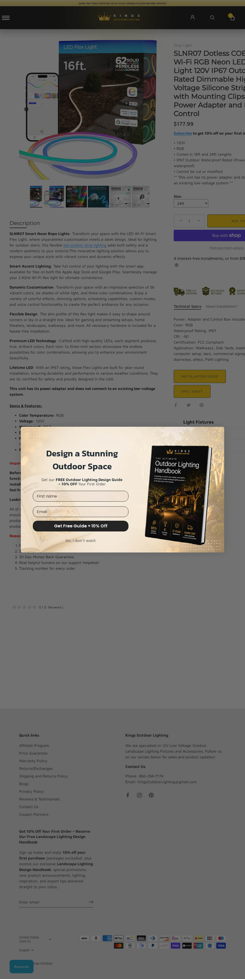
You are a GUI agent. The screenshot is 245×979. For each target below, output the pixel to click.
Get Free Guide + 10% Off (80, 526)
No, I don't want (81, 540)
